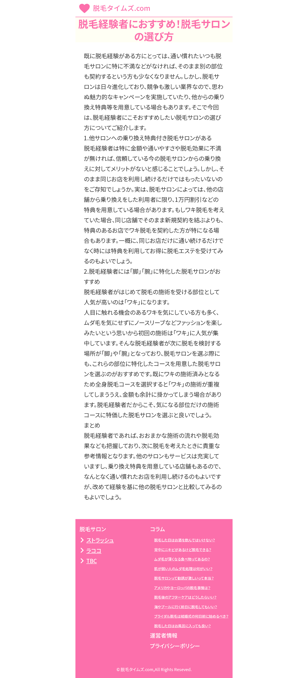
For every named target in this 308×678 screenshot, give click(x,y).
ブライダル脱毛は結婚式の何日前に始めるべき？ (191, 616)
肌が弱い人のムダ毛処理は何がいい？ (183, 568)
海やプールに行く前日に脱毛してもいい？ (185, 606)
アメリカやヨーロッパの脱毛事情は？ (182, 587)
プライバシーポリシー (175, 646)
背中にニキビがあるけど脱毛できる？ (182, 549)
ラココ (93, 550)
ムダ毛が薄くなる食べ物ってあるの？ (182, 559)
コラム (157, 529)
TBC (91, 561)
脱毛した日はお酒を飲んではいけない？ (184, 540)
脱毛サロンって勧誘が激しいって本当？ (184, 578)
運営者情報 (163, 635)
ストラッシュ (100, 540)
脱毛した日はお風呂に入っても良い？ (182, 625)
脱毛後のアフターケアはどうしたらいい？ (185, 597)
